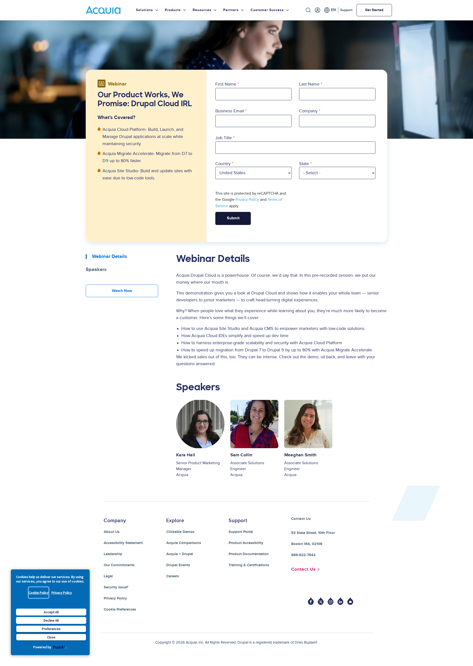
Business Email (229, 111)
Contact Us (303, 569)
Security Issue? (116, 587)
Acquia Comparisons (183, 543)
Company (308, 111)
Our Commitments (119, 565)
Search (308, 10)
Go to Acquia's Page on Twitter (321, 601)
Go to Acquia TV (350, 601)
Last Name (309, 84)
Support (346, 10)
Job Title (223, 137)
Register (318, 10)
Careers (172, 576)
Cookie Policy (39, 592)
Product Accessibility (246, 543)
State (304, 163)
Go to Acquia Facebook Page (311, 601)
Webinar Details (109, 256)
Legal (108, 576)
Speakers (96, 270)
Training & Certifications (249, 565)
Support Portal (241, 531)
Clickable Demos (180, 531)
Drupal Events (178, 565)
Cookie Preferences (120, 609)
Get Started (374, 10)
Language (330, 10)
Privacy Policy (61, 592)
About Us (111, 531)
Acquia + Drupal (179, 554)
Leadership (113, 554)
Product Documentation (249, 554)
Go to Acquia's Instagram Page (331, 601)
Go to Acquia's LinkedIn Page (340, 601)
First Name (225, 84)
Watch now (122, 291)
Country (223, 163)
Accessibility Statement (123, 543)
